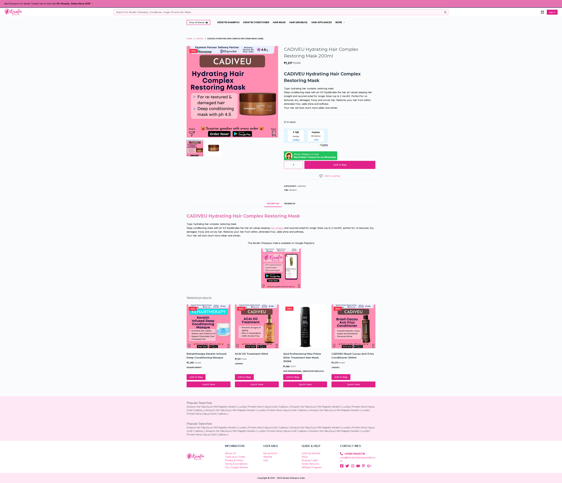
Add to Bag (339, 164)
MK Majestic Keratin (329, 406)
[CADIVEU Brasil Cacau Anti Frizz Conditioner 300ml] (353, 326)
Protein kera (255, 406)
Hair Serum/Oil (298, 22)
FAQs (305, 456)
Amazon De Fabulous (199, 406)
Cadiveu (301, 186)
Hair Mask (279, 22)
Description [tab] (273, 203)
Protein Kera (359, 406)
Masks (293, 190)
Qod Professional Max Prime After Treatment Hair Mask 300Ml (302, 357)
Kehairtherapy (194, 367)
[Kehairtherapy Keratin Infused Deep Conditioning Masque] (209, 326)
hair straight (277, 227)
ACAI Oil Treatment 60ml (251, 353)
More (338, 22)
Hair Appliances (321, 22)
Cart (265, 460)
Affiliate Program (312, 467)
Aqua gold (270, 406)
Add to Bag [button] (196, 377)
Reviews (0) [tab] (289, 203)
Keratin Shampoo (228, 22)
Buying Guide (310, 460)
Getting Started (311, 453)
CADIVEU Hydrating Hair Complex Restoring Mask (243, 216)
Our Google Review (236, 467)
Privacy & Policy (234, 460)
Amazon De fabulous (313, 371)
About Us (230, 453)
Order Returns (310, 463)
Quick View (208, 384)
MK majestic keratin (225, 406)
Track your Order (235, 456)
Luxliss (242, 406)
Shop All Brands (197, 22)
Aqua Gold (289, 410)
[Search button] (445, 12)
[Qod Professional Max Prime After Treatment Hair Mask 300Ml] (305, 326)
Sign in (552, 12)
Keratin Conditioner (256, 22)
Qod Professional (292, 371)
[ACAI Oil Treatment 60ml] (257, 326)
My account (270, 453)
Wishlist (267, 456)
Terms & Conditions (236, 463)
